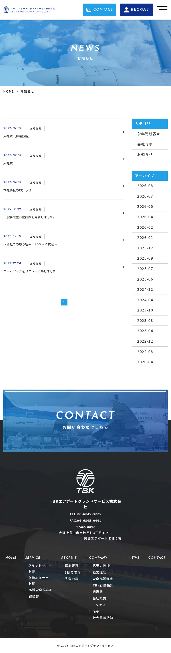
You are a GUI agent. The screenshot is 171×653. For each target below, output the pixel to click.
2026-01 (145, 237)
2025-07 (145, 268)
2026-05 (145, 206)
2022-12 (145, 341)
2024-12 (145, 289)
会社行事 (145, 144)
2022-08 (145, 351)
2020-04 (145, 361)
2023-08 (145, 320)
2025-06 (145, 279)
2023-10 (145, 310)
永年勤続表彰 (149, 133)
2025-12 (145, 248)
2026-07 (145, 196)
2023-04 (145, 330)
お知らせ (145, 154)
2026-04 (145, 216)
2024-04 (145, 299)
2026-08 (145, 185)
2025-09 (145, 258)
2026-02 (145, 227)
